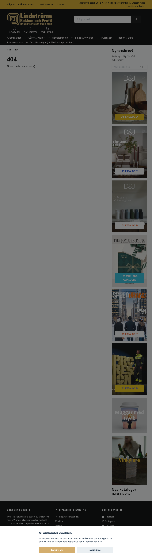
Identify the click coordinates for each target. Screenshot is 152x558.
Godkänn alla (56, 550)
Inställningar (95, 550)
